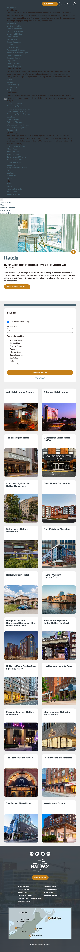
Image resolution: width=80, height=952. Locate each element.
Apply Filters (38, 372)
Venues (10, 82)
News (9, 183)
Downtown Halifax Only (19, 321)
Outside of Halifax (14, 34)
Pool (11, 367)
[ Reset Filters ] (40, 378)
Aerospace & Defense (16, 50)
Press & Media (23, 886)
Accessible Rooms (16, 340)
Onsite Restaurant (16, 355)
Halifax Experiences (15, 31)
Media (9, 186)
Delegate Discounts (15, 122)
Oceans (10, 44)
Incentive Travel (13, 194)
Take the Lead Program (53, 895)
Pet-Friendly (14, 364)
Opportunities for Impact (17, 111)
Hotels (9, 79)
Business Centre (16, 346)
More (63, 4)
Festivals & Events (14, 189)
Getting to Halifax (14, 26)
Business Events (13, 58)
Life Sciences (12, 47)
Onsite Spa (14, 358)
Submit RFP (48, 4)
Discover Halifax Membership (29, 898)
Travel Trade (12, 191)
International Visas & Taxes (18, 125)
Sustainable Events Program (18, 114)
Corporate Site (23, 889)
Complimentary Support (17, 146)
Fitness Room (15, 349)
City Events (11, 60)
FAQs (9, 170)
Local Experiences (14, 28)
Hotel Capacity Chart (16, 287)
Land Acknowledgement (17, 127)
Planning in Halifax (14, 103)
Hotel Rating (12, 326)
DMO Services (13, 130)
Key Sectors (12, 39)
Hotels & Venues (14, 66)
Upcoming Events (14, 55)
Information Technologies (17, 52)
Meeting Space (15, 352)
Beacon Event (12, 165)
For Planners (12, 90)
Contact (10, 173)
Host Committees (14, 162)
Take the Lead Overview (17, 157)
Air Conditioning (16, 343)
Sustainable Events (14, 106)
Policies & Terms (24, 901)
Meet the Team (13, 151)
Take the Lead (13, 154)
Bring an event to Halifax (17, 167)
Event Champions (14, 159)
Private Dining (13, 84)
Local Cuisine (12, 36)
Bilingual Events (13, 119)
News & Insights (13, 63)
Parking (12, 361)
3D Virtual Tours (13, 87)
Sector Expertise (14, 42)
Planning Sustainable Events (18, 109)
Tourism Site (22, 892)
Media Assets (12, 149)
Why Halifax (12, 7)
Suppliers (11, 117)
